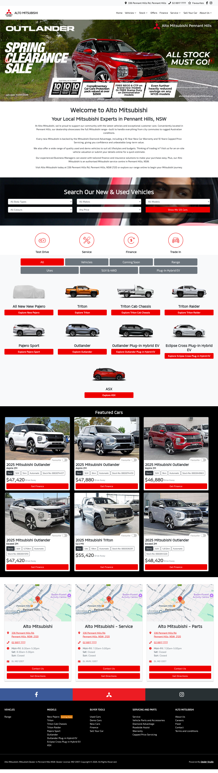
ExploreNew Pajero (28, 312)
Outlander (52, 734)
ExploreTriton (82, 312)
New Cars (95, 723)
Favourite (56, 460)
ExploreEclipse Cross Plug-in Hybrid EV (189, 355)
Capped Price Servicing (145, 734)
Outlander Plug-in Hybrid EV (62, 738)
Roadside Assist (141, 727)
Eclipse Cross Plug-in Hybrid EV (64, 741)
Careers (179, 720)
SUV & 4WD (109, 270)
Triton (50, 720)
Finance (164, 12)
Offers (154, 12)
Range (176, 262)
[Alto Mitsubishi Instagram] (212, 2)
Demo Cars (96, 720)
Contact (179, 727)
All (42, 262)
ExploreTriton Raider (189, 312)
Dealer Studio (207, 762)
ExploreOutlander (82, 351)
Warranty (138, 730)
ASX (49, 745)
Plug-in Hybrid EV (168, 270)
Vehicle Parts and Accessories (149, 720)
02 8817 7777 (179, 2)
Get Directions (38, 675)
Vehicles (129, 12)
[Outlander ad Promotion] (109, 60)
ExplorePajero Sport (29, 351)
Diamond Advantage (143, 723)
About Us (204, 12)
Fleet (178, 723)
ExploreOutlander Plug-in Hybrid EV (135, 351)
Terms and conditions (186, 730)
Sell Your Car (190, 12)
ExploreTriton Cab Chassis (136, 312)
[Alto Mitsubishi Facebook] (208, 2)
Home (119, 12)
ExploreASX (109, 395)
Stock (142, 12)
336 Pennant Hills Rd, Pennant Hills (147, 2)
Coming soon (131, 262)
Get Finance (37, 486)
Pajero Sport (53, 730)
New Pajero (53, 716)
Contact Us (38, 668)
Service (174, 12)
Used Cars (95, 716)
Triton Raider (54, 727)
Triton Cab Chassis (57, 723)
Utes (50, 270)
